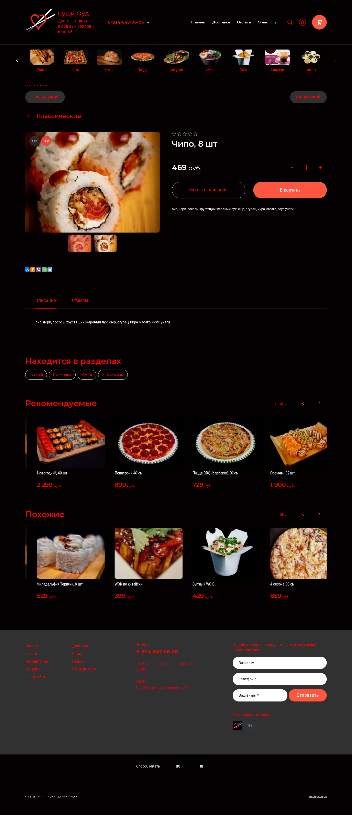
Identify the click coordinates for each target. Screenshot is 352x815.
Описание (45, 300)
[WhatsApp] (44, 269)
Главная (198, 22)
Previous (17, 60)
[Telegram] (49, 269)
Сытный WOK (191, 584)
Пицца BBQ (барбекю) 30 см (204, 473)
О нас (263, 22)
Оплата (244, 22)
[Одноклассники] (32, 269)
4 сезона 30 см (271, 584)
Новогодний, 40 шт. (41, 473)
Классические (58, 116)
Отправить (308, 695)
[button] (148, 22)
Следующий (308, 97)
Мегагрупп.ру (318, 796)
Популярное (62, 374)
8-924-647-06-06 (126, 22)
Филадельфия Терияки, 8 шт (48, 584)
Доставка (221, 22)
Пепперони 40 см (117, 473)
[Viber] (38, 269)
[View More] (276, 22)
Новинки (36, 374)
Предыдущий (45, 97)
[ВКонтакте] (27, 269)
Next (335, 60)
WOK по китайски (117, 584)
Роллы (87, 374)
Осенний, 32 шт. (271, 473)
